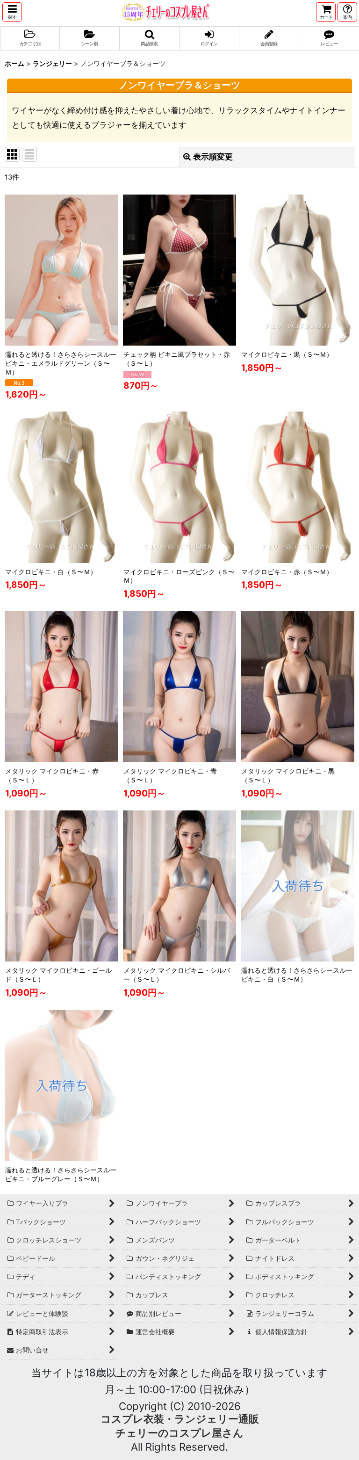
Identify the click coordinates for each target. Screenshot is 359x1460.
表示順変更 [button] (213, 156)
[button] (12, 12)
